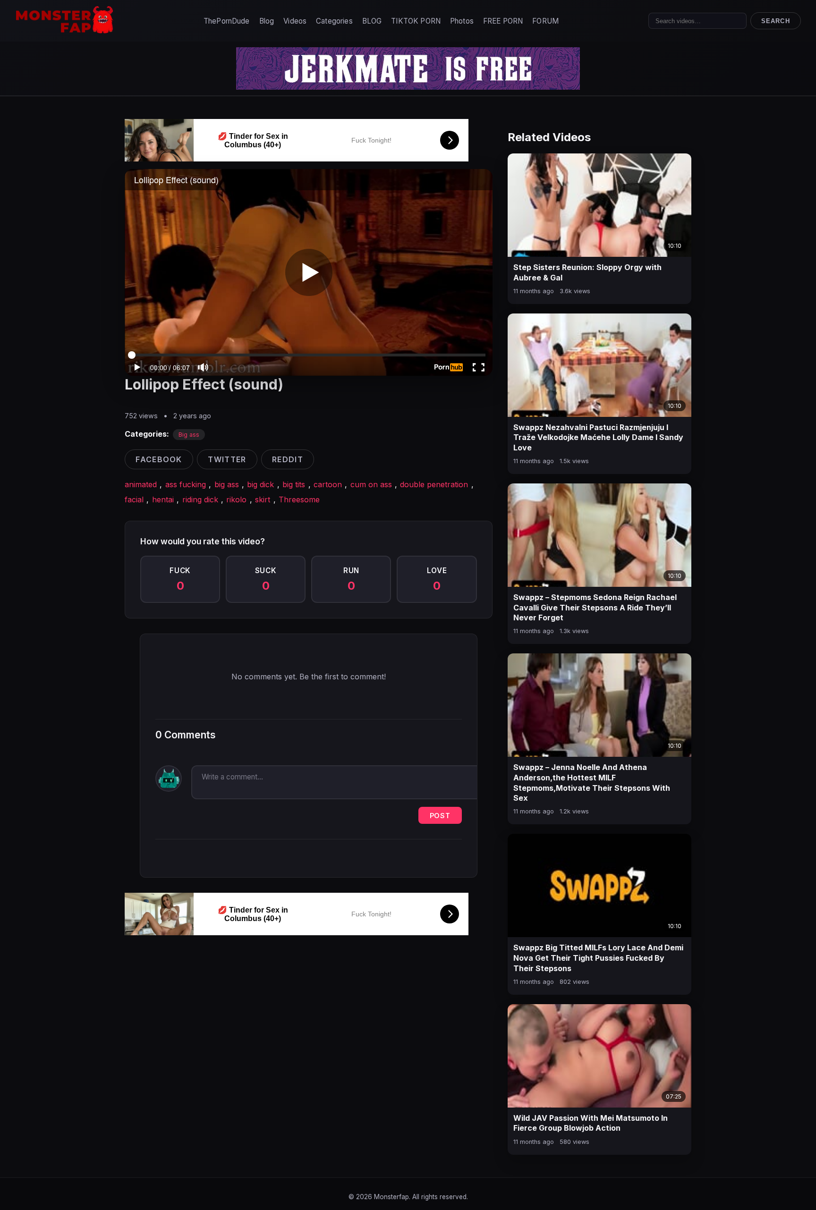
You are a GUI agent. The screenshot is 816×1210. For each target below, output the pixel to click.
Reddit (287, 459)
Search (775, 21)
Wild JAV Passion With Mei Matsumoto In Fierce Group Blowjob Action (590, 1123)
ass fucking (185, 484)
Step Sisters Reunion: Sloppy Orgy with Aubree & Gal (587, 272)
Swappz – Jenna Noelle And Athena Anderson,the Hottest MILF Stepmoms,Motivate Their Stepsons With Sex (591, 782)
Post (440, 816)
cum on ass (371, 484)
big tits (293, 484)
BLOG (372, 21)
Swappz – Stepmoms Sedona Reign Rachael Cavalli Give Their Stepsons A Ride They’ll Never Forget (595, 607)
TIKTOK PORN (416, 21)
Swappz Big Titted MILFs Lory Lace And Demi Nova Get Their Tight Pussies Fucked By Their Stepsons (598, 958)
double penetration (434, 484)
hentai (163, 499)
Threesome (299, 499)
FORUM (545, 21)
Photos (462, 21)
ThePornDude (227, 21)
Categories (334, 21)
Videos (294, 21)
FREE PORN (503, 21)
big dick (260, 484)
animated (141, 484)
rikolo (236, 499)
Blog (266, 21)
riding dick (200, 499)
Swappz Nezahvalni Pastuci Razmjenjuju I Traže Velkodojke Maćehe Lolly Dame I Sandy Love (598, 437)
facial (134, 499)
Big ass (188, 434)
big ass (226, 484)
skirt (262, 499)
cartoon (328, 484)
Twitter (227, 459)
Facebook (159, 459)
